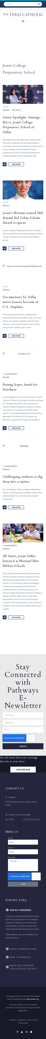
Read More (16, 164)
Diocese (6, 289)
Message (11, 857)
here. (17, 937)
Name (10, 838)
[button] (39, 4)
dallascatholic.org (32, 999)
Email (10, 847)
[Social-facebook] (17, 1032)
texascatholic (11, 374)
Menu (23, 21)
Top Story (16, 110)
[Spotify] (31, 1032)
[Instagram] (27, 1032)
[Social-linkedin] (22, 1032)
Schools (6, 110)
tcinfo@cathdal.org (31, 819)
